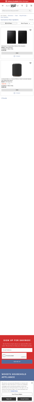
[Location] (22, 6)
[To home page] (12, 6)
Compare (18, 56)
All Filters (9, 23)
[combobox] (25, 23)
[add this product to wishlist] (30, 30)
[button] (3, 6)
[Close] (32, 383)
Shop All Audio (22, 15)
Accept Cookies (25, 399)
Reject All (8, 399)
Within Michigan (18, 1)
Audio (16, 15)
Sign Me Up (17, 361)
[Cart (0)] (31, 6)
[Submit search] (30, 10)
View (17, 53)
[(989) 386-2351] (27, 6)
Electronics (10, 15)
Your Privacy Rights (17, 394)
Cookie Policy (14, 391)
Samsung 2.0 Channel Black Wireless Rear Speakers (13, 46)
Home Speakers (4, 17)
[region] (17, 391)
